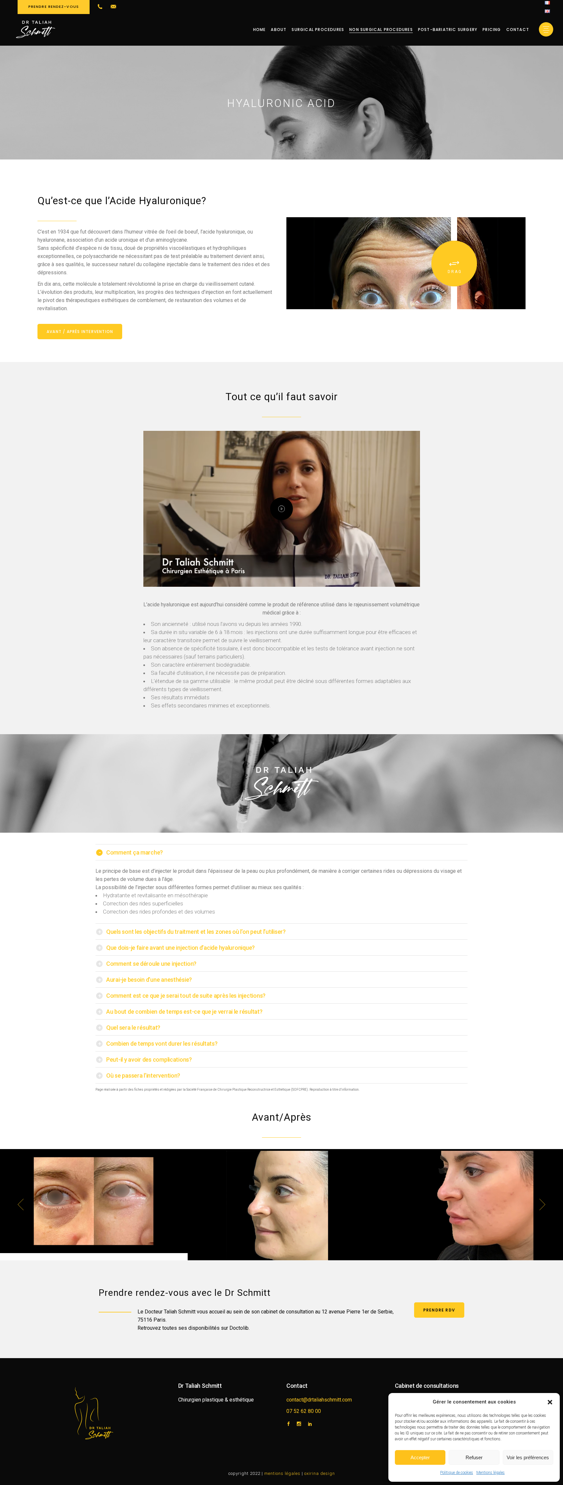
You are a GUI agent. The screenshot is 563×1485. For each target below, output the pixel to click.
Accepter (420, 1457)
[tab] (281, 852)
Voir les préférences (528, 1457)
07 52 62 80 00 (303, 1411)
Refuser (474, 1457)
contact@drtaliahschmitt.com (319, 1400)
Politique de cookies (456, 1472)
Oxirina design (319, 1473)
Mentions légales (490, 1472)
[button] (550, 1402)
